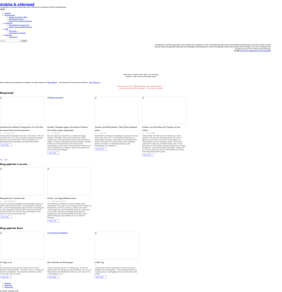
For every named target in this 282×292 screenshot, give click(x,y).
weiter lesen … (6, 145)
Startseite (7, 13)
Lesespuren (8, 23)
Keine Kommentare (10, 201)
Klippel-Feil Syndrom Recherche (20, 21)
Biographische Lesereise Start (19, 25)
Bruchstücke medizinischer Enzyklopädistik (255, 51)
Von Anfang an (94, 82)
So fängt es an (6, 262)
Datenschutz (13, 37)
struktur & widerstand (17, 4)
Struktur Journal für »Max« (18, 17)
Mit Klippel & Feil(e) (16, 19)
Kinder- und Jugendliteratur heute (20, 27)
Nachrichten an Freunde (17, 33)
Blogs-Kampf (52, 82)
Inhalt (6, 29)
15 (6, 159)
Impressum (8, 35)
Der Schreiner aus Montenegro (60, 262)
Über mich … (13, 31)
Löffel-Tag (99, 262)
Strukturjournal (9, 15)
